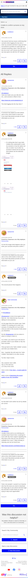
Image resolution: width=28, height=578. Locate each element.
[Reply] (25, 60)
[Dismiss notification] (26, 6)
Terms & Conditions (22, 561)
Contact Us (24, 564)
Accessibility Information (21, 562)
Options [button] (3, 22)
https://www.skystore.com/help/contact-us (13, 445)
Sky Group (3, 565)
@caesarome (5, 316)
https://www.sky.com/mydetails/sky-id (12, 100)
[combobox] (13, 11)
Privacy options (4, 561)
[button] (26, 31)
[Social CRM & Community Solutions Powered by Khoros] (23, 574)
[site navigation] (1, 2)
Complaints (3, 564)
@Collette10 (5, 93)
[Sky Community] (9, 2)
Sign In (26, 2)
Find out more (4, 89)
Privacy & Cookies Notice (6, 562)
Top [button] (15, 558)
